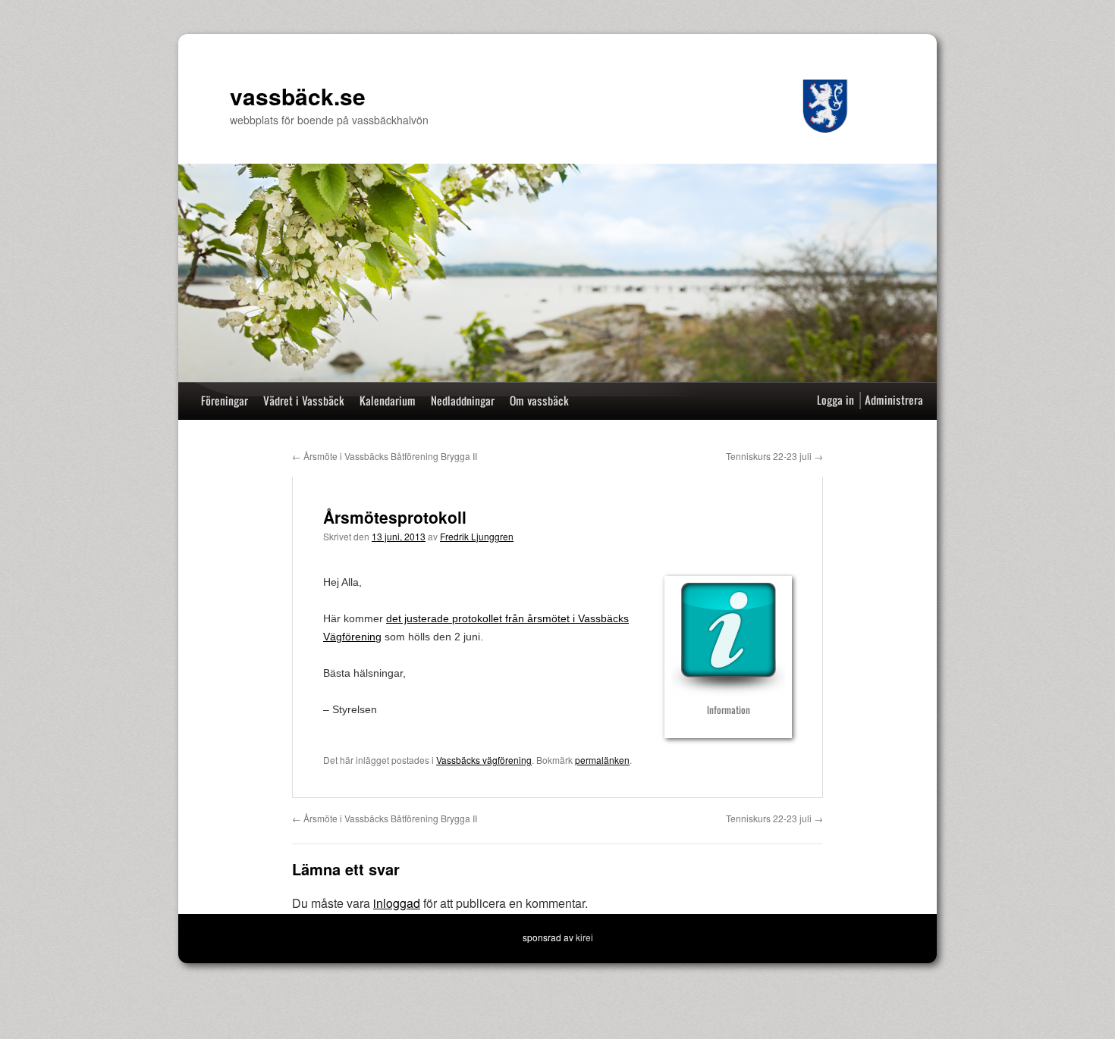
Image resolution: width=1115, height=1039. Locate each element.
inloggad (396, 903)
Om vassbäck (539, 400)
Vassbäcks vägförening (484, 759)
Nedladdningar (463, 400)
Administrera (894, 400)
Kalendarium (388, 400)
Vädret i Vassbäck (303, 400)
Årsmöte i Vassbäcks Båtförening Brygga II (384, 455)
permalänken (602, 759)
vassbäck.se (298, 96)
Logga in (835, 400)
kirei (584, 937)
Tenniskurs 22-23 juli (774, 455)
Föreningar (224, 400)
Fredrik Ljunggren (477, 536)
